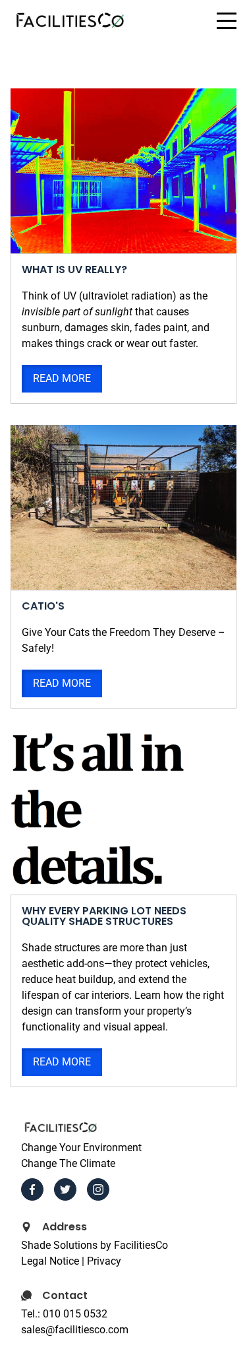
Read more (62, 378)
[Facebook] (32, 1189)
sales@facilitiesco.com (74, 1329)
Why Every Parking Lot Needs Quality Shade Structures (104, 916)
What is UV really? (74, 269)
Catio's (43, 606)
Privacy (104, 1261)
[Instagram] (98, 1189)
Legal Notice (50, 1261)
